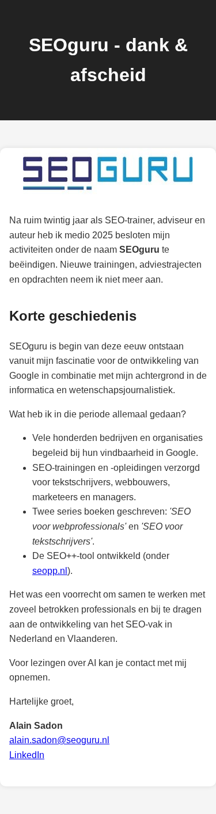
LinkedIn (26, 755)
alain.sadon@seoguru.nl (59, 740)
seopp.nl (49, 571)
